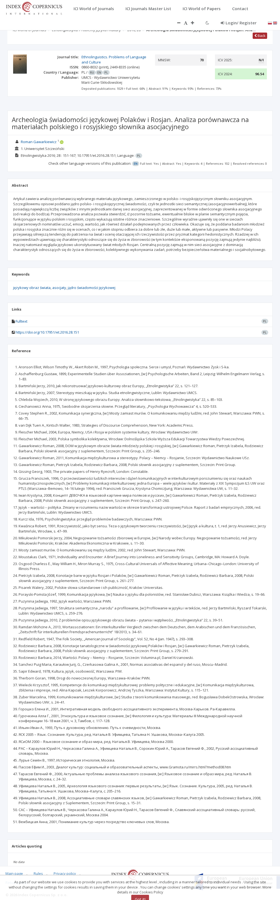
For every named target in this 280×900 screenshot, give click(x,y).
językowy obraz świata (32, 287)
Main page (14, 873)
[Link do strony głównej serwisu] (34, 7)
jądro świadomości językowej (91, 287)
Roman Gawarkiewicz (39, 141)
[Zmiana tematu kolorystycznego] (207, 23)
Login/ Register (241, 22)
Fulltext (21, 321)
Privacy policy (65, 873)
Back (261, 35)
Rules (38, 873)
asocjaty (59, 287)
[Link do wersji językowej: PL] (270, 22)
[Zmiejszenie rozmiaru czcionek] (176, 23)
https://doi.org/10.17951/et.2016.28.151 (47, 332)
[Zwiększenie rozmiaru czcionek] (195, 23)
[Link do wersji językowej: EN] (275, 22)
